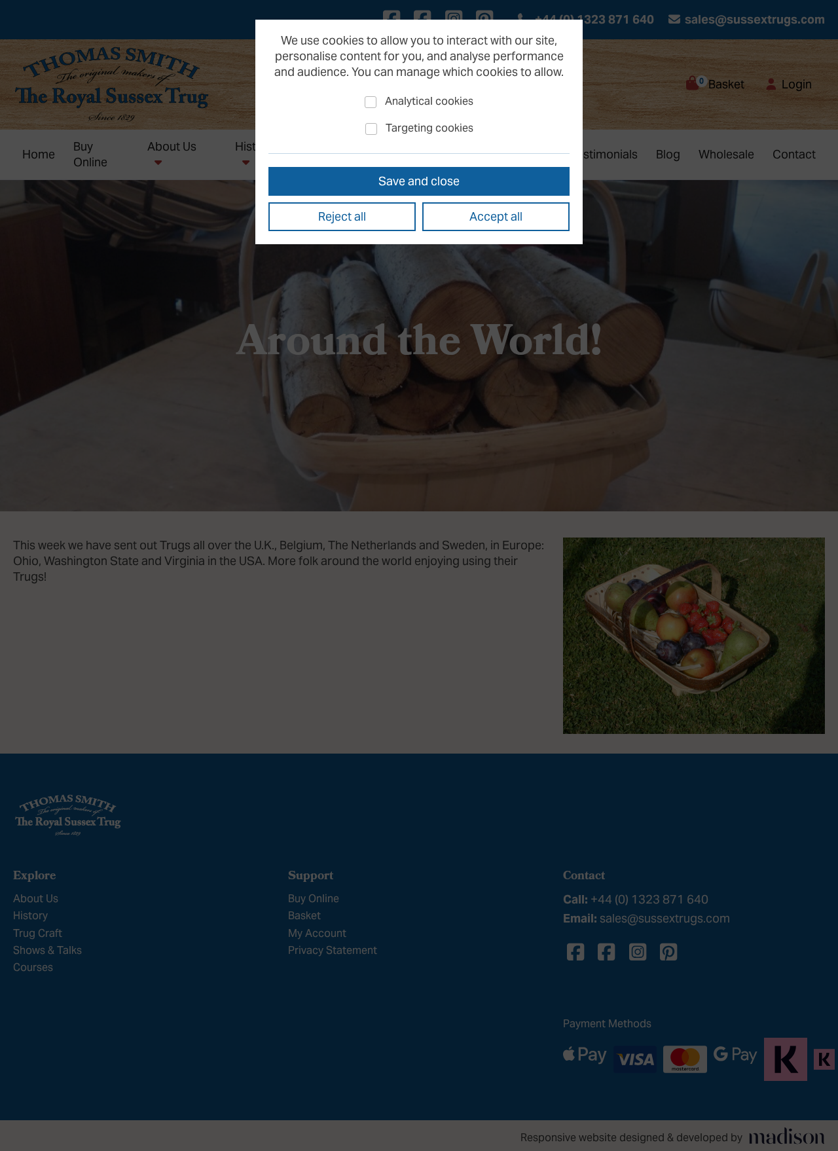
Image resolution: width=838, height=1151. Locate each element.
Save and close (419, 181)
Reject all (342, 216)
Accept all (495, 216)
